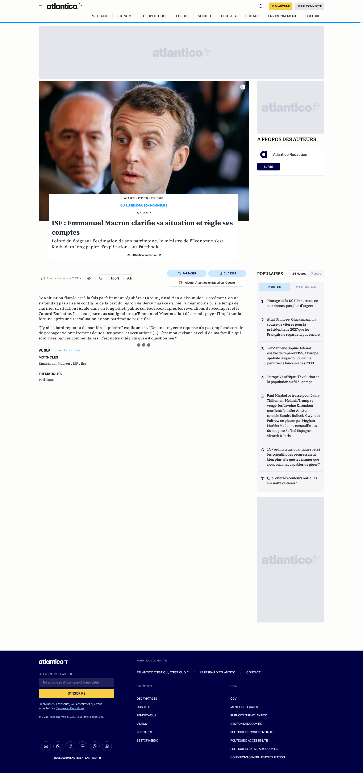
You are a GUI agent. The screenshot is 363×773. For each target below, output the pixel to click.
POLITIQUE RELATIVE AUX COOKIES (254, 749)
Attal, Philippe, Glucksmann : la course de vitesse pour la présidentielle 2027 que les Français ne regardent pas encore (293, 326)
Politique (157, 198)
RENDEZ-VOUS (146, 715)
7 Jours (316, 273)
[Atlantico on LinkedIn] (82, 746)
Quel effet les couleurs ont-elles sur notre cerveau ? (292, 480)
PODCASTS (144, 732)
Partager (189, 273)
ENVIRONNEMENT (282, 16)
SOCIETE (205, 16)
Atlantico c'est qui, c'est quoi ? (163, 672)
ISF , (77, 363)
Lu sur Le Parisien (67, 350)
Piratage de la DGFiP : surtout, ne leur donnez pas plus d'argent (292, 303)
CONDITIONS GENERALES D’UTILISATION (257, 757)
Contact (253, 672)
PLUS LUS (274, 287)
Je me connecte (309, 6)
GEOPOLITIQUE (155, 16)
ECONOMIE (126, 16)
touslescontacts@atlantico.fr (76, 757)
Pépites (143, 198)
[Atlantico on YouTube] (107, 746)
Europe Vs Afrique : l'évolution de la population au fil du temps (293, 379)
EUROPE (182, 16)
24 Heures (299, 273)
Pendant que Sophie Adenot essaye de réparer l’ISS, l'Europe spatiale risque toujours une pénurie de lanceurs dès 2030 (292, 355)
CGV (233, 698)
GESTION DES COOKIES (246, 723)
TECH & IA (229, 16)
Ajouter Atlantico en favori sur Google (210, 282)
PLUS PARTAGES (307, 287)
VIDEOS (142, 723)
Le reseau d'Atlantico (217, 672)
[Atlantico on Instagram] (95, 746)
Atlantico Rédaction (145, 255)
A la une (129, 198)
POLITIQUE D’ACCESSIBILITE (249, 740)
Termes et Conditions (70, 708)
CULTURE (312, 16)
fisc (84, 363)
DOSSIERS (143, 707)
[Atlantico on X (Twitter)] (58, 746)
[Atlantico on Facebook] (70, 746)
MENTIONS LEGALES (244, 707)
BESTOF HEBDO (147, 740)
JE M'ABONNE (280, 6)
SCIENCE (252, 16)
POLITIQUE (99, 16)
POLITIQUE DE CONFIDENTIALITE (252, 732)
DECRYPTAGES (147, 698)
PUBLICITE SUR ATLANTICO (248, 715)
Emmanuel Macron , (56, 363)
